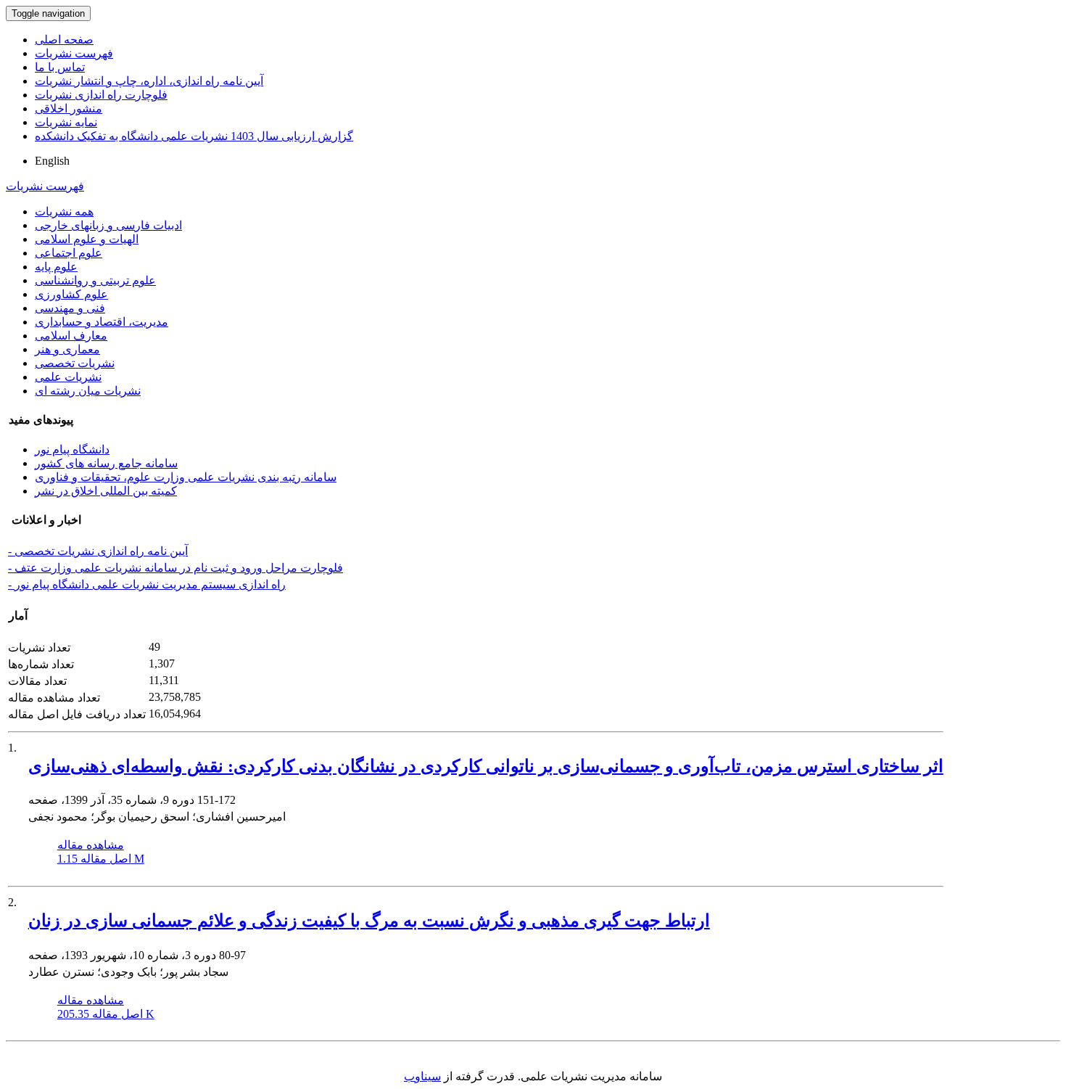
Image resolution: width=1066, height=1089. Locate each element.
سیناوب (422, 1076)
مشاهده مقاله (90, 845)
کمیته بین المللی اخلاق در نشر (106, 491)
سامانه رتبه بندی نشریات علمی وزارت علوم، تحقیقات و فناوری (185, 477)
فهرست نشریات (74, 53)
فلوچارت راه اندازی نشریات (101, 95)
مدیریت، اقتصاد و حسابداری (101, 322)
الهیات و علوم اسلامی (87, 239)
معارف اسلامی (71, 335)
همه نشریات (64, 211)
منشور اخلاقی (68, 108)
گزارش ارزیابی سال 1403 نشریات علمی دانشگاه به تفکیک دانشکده (194, 136)
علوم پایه (56, 266)
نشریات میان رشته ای (88, 391)
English (52, 161)
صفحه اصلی (64, 39)
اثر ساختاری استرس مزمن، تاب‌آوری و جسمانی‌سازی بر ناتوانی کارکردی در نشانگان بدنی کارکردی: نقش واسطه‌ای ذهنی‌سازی (485, 766)
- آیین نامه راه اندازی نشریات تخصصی (98, 551)
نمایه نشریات (66, 122)
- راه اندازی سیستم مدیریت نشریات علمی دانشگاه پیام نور (147, 584)
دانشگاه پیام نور (72, 449)
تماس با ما (60, 67)
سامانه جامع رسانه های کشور (106, 463)
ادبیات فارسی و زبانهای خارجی (108, 225)
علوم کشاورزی (71, 294)
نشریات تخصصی (75, 363)
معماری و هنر (67, 349)
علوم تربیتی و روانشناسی (95, 280)
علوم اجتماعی (68, 253)
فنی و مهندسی (70, 308)
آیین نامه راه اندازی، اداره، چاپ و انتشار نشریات (149, 81)
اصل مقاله (100, 858)
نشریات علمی (68, 377)
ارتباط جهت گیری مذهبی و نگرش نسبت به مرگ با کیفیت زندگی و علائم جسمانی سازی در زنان (369, 920)
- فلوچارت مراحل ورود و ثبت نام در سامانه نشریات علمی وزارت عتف (175, 568)
